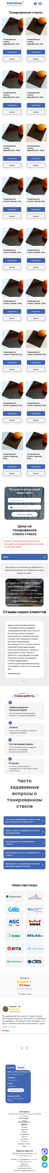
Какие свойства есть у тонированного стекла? (24, 853)
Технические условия (24, 1168)
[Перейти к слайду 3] (26, 681)
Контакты (24, 1139)
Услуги (24, 1132)
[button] (22, 1048)
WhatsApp (23, 597)
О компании (24, 1134)
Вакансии (24, 1164)
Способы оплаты (24, 1166)
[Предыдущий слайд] (2, 649)
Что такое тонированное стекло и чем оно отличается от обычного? (24, 820)
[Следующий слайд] (47, 649)
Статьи (24, 1141)
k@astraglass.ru (34, 604)
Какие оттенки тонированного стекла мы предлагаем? (24, 831)
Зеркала (24, 1129)
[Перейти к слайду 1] (22, 681)
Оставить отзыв (24, 994)
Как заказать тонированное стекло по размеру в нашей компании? (24, 864)
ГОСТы (24, 1137)
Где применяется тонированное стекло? (24, 842)
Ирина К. (13, 1006)
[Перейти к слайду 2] (24, 681)
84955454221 (25, 593)
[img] (44, 1164)
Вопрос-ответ (24, 1144)
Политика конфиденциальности (24, 1171)
